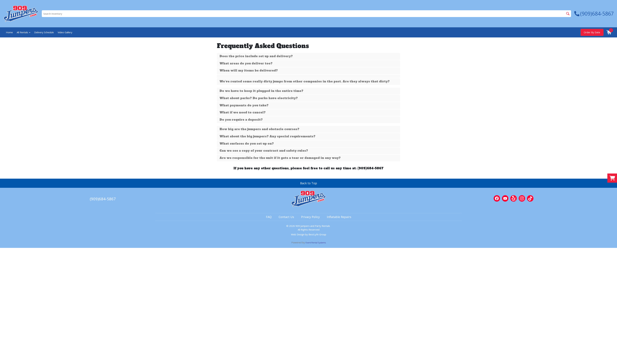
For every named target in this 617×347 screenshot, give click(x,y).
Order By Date (592, 32)
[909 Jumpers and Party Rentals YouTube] (505, 198)
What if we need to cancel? (242, 112)
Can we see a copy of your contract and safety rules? (263, 150)
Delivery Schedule (44, 32)
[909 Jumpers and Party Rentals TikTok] (530, 198)
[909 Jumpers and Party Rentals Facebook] (497, 198)
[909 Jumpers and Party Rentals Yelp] (513, 198)
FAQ (269, 217)
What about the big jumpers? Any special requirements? (267, 136)
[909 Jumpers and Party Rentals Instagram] (522, 198)
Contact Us (286, 217)
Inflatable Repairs (339, 217)
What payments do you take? (243, 105)
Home (9, 32)
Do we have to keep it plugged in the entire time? (261, 91)
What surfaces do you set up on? (246, 143)
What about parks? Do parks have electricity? (258, 98)
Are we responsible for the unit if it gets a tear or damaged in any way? (280, 158)
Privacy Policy (310, 217)
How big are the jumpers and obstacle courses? (259, 129)
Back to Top (308, 183)
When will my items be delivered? (248, 70)
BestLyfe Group (317, 234)
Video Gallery (65, 32)
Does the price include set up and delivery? (256, 56)
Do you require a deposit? (241, 119)
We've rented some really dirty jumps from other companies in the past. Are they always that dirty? (304, 81)
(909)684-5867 (103, 198)
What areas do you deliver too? (246, 63)
